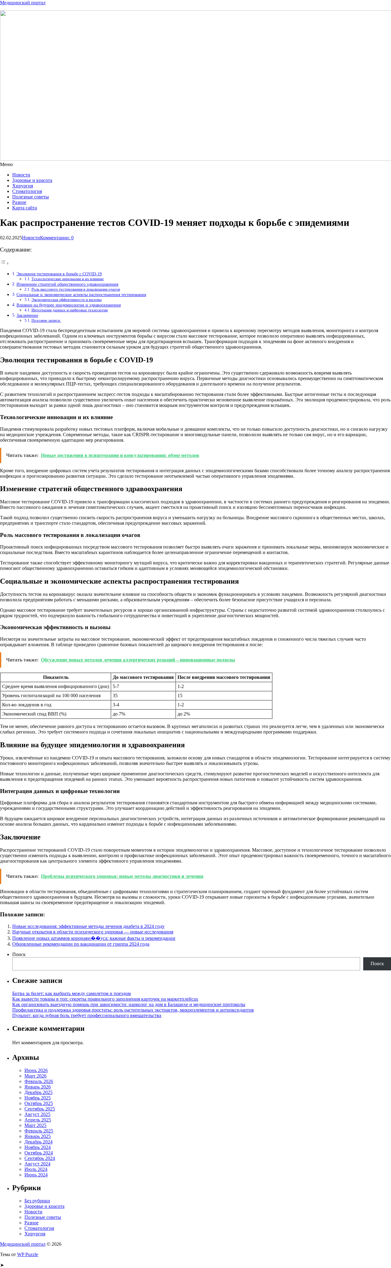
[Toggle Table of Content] (4, 263)
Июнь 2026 (36, 1070)
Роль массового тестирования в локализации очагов (75, 289)
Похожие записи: (46, 320)
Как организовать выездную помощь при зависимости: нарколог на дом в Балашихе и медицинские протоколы (128, 1004)
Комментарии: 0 (57, 237)
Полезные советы (30, 196)
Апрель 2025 (37, 1119)
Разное (19, 202)
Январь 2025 (37, 1136)
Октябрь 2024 (38, 1152)
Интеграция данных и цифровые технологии (69, 310)
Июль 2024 (35, 1169)
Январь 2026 (37, 1086)
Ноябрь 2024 (37, 1147)
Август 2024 (37, 1163)
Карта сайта (24, 207)
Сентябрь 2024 (39, 1158)
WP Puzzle (27, 1254)
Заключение (27, 315)
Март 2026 (35, 1075)
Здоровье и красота (32, 180)
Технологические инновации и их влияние (67, 279)
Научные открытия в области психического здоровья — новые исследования (92, 931)
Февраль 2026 (38, 1081)
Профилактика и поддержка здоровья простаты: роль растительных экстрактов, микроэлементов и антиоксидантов (133, 1010)
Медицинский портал (23, 2)
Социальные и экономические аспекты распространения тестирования (81, 294)
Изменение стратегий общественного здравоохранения (67, 284)
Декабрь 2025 (38, 1092)
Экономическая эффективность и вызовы (66, 299)
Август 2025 (37, 1114)
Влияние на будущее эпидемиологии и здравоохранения (68, 305)
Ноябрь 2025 (37, 1097)
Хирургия (22, 185)
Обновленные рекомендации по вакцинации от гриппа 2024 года (80, 944)
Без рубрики (37, 1200)
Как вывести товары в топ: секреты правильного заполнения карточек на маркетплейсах (105, 999)
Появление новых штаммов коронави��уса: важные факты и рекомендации (93, 938)
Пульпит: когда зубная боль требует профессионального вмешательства (86, 1015)
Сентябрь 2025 (39, 1108)
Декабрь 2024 (38, 1141)
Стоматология (27, 191)
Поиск (19, 954)
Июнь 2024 (36, 1174)
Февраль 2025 (38, 1130)
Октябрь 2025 (38, 1103)
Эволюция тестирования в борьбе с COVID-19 (59, 273)
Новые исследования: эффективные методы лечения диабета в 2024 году (88, 926)
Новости (21, 174)
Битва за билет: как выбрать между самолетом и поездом (71, 993)
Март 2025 (35, 1125)
